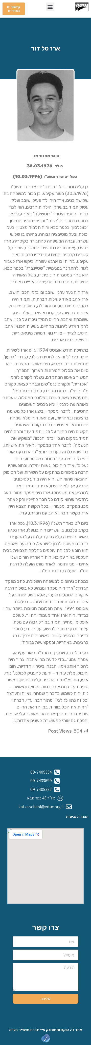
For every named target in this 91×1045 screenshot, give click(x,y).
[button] (50, 7)
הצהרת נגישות (77, 817)
